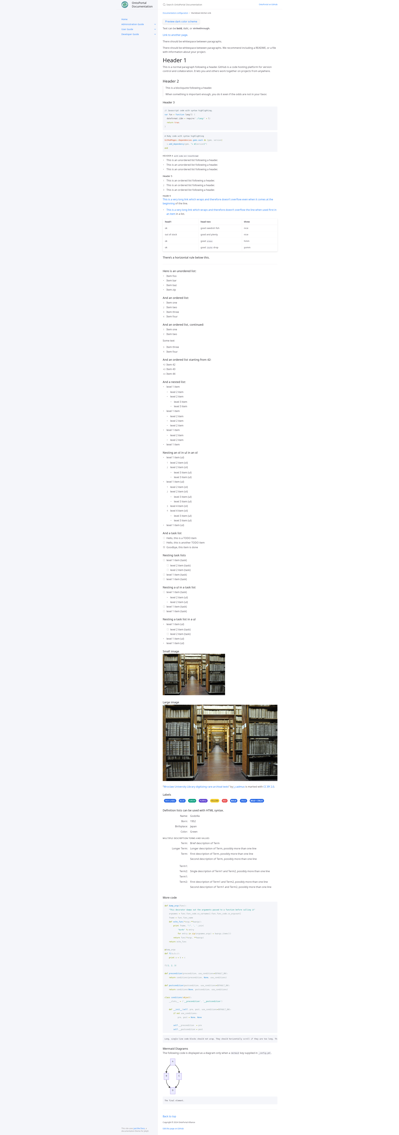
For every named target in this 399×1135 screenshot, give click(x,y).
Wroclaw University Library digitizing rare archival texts (196, 786)
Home (124, 19)
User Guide (127, 29)
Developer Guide (130, 34)
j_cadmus (239, 786)
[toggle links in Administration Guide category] (155, 24)
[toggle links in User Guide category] (155, 29)
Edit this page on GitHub (173, 1128)
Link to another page (175, 35)
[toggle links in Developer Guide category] (155, 34)
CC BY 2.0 (268, 786)
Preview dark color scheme (181, 21)
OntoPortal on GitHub (268, 4)
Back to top (169, 1116)
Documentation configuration (175, 13)
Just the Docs (139, 1128)
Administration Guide (132, 24)
